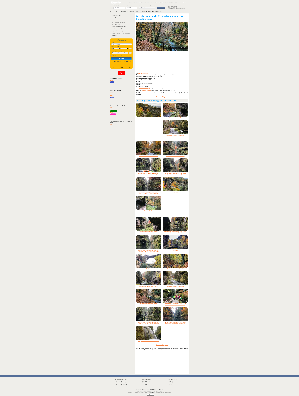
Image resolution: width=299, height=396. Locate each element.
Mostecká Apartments (173, 386)
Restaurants (170, 2)
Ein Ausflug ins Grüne (144, 2)
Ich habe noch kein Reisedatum (119, 56)
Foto (176, 2)
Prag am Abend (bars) (117, 31)
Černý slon (171, 381)
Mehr (121, 73)
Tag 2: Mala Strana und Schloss (120, 20)
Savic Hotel (144, 384)
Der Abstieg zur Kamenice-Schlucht (175, 269)
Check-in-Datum (117, 5)
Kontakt (155, 389)
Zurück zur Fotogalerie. (162, 97)
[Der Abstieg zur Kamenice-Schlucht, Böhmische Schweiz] (175, 261)
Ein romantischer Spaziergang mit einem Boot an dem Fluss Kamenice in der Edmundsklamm (149, 174)
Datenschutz (160, 389)
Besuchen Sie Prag (133, 2)
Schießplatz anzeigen (144, 88)
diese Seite (161, 349)
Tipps (156, 2)
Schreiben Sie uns (146, 90)
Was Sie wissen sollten (117, 28)
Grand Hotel (144, 382)
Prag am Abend (162, 2)
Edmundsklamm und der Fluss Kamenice (175, 117)
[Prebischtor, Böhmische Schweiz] (148, 110)
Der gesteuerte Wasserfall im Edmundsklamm (148, 341)
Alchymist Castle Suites (147, 386)
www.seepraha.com (143, 73)
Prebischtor (148, 117)
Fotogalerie (114, 35)
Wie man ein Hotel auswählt (119, 26)
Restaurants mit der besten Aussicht (121, 33)
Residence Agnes (146, 381)
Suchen (121, 59)
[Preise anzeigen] (131, 84)
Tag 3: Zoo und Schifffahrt (118, 22)
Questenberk (171, 382)
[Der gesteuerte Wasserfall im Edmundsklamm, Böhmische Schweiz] (148, 333)
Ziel (112, 42)
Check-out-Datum (130, 5)
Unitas (170, 384)
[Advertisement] (162, 62)
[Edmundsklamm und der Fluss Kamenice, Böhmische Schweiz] (162, 36)
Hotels (152, 2)
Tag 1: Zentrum (115, 17)
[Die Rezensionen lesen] (129, 84)
